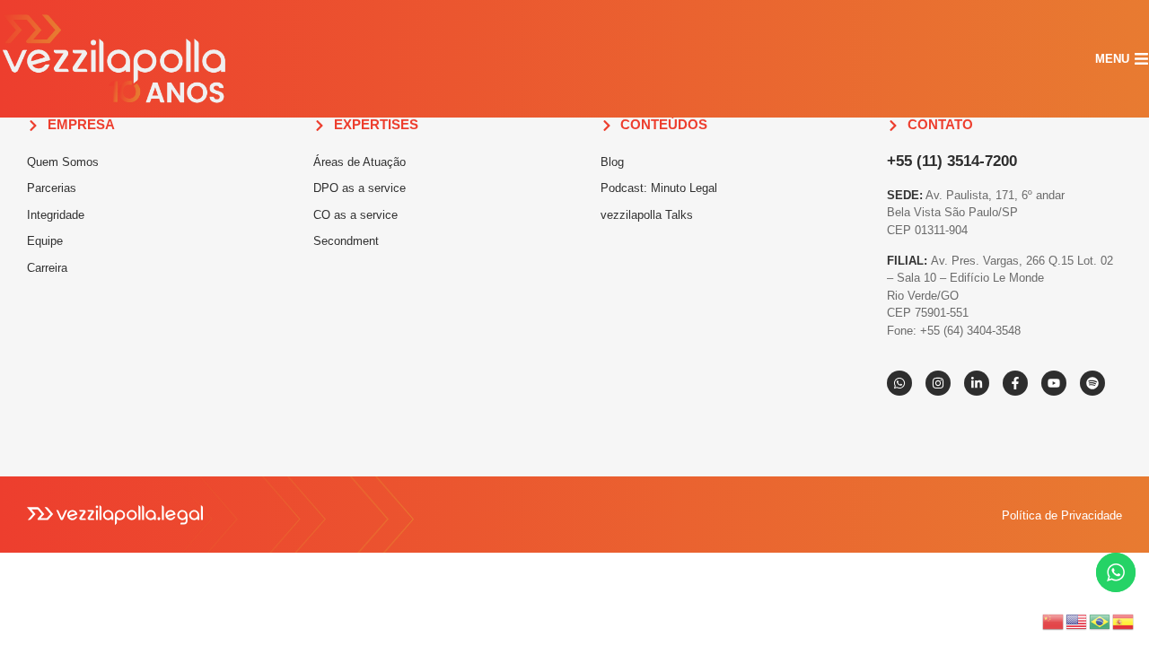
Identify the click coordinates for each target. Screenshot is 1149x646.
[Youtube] (1053, 383)
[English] (1077, 620)
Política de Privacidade (1062, 515)
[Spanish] (1124, 620)
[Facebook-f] (1015, 383)
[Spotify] (1092, 383)
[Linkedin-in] (976, 383)
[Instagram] (938, 383)
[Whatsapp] (899, 383)
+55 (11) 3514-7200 (952, 161)
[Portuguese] (1100, 620)
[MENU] (1141, 58)
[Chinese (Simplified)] (1054, 620)
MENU (1112, 58)
